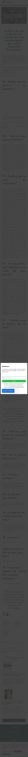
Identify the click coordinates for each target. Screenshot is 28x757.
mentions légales (7, 386)
